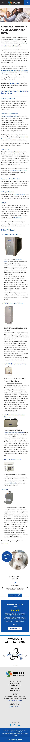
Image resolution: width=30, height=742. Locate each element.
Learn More (14, 595)
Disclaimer (21, 731)
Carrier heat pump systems (19, 170)
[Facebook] (10, 725)
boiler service (18, 217)
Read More (13, 628)
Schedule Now (16, 740)
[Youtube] (19, 725)
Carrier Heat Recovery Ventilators (14, 432)
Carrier (15, 39)
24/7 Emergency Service (15, 700)
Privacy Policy (23, 730)
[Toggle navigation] (2, 2)
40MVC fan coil (11, 483)
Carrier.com (4, 543)
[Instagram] (14, 725)
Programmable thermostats (9, 116)
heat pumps (15, 152)
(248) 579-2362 (14, 83)
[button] (2, 587)
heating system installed (8, 70)
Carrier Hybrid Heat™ (19, 194)
